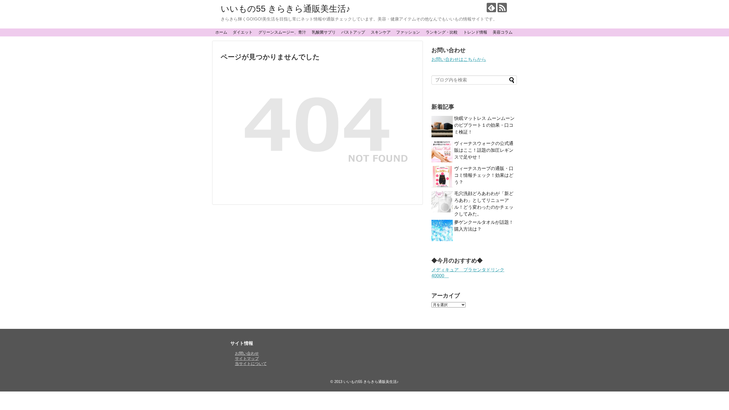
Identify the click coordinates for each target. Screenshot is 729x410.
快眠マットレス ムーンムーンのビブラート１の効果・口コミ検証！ (484, 125)
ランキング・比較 (442, 32)
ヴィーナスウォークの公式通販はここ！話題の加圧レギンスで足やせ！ (483, 150)
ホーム (221, 32)
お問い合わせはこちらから (458, 59)
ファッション (408, 32)
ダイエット (243, 32)
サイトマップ (247, 358)
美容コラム (503, 32)
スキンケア (381, 32)
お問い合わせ (247, 353)
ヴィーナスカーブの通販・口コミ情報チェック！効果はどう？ (483, 175)
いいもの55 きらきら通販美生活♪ (285, 8)
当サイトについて (251, 363)
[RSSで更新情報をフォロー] (502, 7)
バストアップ (353, 32)
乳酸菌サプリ (324, 32)
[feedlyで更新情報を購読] (491, 7)
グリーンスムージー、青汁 (282, 32)
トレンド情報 (475, 32)
